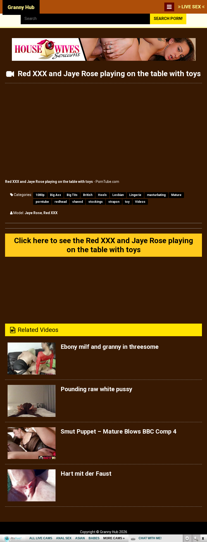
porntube (42, 202)
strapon (113, 202)
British (87, 195)
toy (127, 202)
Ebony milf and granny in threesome (110, 346)
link (202, 463)
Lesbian (118, 195)
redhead (61, 202)
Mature (176, 195)
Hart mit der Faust (86, 473)
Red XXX (50, 213)
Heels (102, 195)
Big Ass (55, 195)
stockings (95, 202)
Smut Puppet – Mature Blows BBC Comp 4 (118, 431)
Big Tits (72, 195)
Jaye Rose (33, 213)
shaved (77, 202)
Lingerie (135, 195)
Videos (140, 202)
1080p (40, 195)
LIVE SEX (191, 6)
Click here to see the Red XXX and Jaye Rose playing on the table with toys (103, 245)
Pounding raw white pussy (96, 389)
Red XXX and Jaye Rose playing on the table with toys (49, 182)
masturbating (156, 195)
